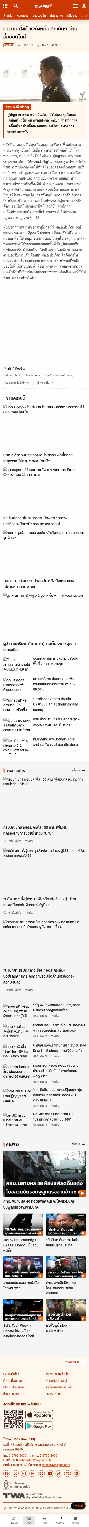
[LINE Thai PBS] (41, 1473)
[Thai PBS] (44, 6)
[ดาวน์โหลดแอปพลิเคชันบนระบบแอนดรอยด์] (39, 1425)
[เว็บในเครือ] (5, 5)
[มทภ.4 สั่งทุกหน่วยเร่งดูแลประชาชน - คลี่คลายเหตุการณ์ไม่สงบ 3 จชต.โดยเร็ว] (44, 428)
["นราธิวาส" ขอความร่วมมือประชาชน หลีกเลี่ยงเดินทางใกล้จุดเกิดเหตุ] (17, 705)
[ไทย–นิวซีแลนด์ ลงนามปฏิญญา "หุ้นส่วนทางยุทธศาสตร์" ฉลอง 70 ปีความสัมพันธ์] (17, 1096)
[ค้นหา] (15, 6)
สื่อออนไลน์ (32, 375)
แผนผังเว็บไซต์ (11, 1374)
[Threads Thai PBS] (32, 1473)
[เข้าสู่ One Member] (84, 5)
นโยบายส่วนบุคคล (13, 1387)
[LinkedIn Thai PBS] (76, 1473)
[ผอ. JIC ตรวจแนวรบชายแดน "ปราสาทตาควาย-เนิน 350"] (17, 1120)
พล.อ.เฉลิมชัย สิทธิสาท (17, 382)
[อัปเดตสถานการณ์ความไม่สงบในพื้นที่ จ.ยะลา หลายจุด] (17, 665)
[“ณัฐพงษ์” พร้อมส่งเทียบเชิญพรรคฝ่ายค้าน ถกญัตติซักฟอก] (17, 1011)
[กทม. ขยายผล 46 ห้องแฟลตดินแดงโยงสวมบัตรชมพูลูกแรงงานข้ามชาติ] (44, 1174)
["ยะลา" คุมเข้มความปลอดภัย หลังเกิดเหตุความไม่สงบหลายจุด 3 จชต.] (44, 553)
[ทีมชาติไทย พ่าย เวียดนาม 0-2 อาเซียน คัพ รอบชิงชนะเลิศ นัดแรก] (17, 745)
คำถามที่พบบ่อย (12, 1380)
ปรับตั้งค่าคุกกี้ (53, 1394)
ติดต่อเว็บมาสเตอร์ (56, 1380)
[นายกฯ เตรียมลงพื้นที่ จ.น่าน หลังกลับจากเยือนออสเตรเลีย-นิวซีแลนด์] (17, 1031)
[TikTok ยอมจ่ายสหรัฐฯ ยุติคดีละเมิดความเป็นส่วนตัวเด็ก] (23, 1225)
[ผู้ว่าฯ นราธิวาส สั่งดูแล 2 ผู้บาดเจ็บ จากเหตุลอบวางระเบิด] (44, 616)
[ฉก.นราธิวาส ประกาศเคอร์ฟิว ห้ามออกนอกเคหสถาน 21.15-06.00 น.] (17, 685)
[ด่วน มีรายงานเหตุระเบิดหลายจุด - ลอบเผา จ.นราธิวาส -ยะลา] (17, 725)
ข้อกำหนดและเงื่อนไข (57, 1374)
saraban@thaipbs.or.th (56, 1465)
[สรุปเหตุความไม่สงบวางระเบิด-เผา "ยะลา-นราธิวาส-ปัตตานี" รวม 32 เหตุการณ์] (44, 490)
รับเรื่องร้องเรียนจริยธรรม (60, 1387)
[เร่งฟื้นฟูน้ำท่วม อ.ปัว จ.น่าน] (66, 1310)
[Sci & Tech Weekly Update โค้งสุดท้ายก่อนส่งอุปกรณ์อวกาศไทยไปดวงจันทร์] (23, 1310)
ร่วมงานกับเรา (11, 1394)
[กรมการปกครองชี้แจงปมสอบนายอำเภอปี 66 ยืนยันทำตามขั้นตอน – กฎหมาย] (17, 1072)
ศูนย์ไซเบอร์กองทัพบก (58, 375)
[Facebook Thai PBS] (6, 1473)
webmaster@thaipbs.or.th (35, 1460)
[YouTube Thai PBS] (50, 1473)
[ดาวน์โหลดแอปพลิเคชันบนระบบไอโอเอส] (39, 1414)
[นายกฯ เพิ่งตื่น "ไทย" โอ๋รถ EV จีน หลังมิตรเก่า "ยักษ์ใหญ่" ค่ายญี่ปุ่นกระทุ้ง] (17, 1051)
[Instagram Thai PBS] (24, 1473)
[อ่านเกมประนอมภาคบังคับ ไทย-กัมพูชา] (23, 1267)
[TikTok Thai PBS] (58, 1473)
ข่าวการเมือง (44, 382)
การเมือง (8, 45)
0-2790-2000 (17, 1455)
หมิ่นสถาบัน (11, 375)
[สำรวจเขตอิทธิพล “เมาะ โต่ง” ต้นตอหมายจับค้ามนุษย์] (66, 1267)
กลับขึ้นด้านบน (72, 1362)
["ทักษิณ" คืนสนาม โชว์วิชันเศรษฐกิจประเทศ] (66, 1225)
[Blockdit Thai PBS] (67, 1473)
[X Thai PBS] (15, 1473)
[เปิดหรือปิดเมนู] (75, 6)
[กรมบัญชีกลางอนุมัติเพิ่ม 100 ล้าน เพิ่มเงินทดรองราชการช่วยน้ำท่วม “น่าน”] (44, 800)
